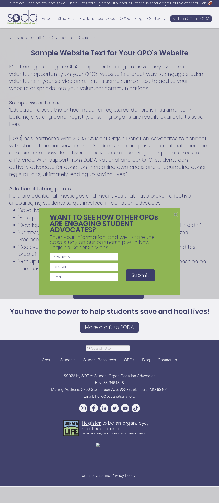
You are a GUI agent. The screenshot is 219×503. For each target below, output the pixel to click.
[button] (176, 214)
